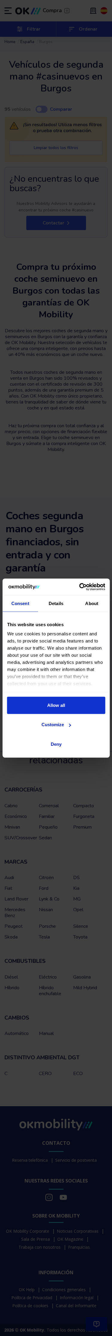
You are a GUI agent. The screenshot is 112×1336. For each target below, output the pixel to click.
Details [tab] (56, 603)
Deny (56, 743)
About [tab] (91, 603)
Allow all (56, 704)
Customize (53, 724)
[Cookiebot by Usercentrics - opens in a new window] (79, 587)
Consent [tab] (20, 603)
